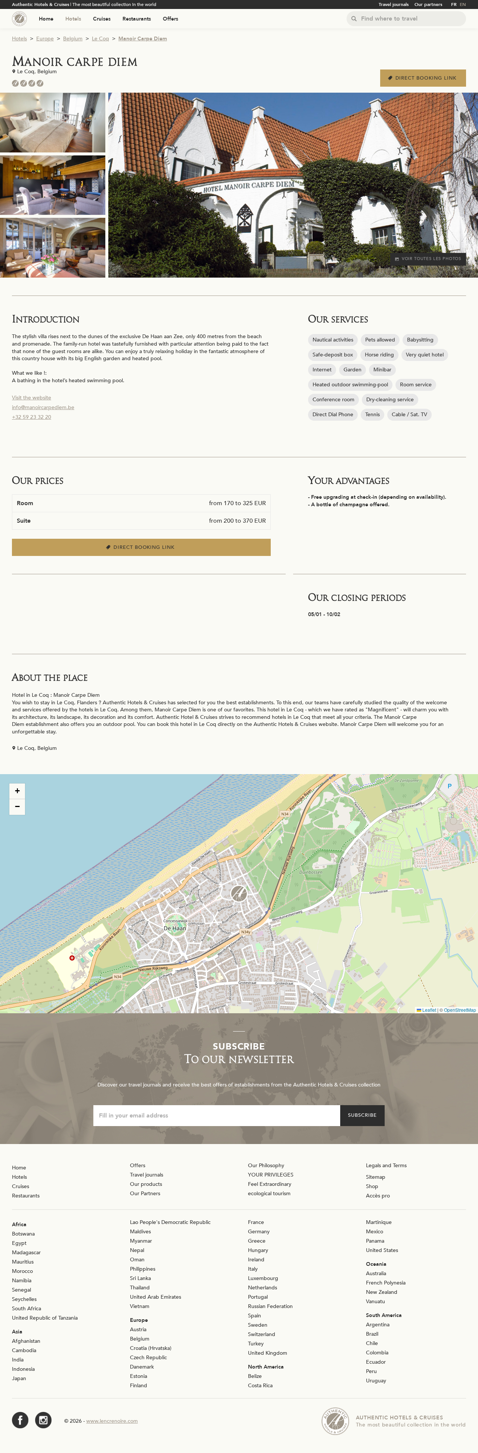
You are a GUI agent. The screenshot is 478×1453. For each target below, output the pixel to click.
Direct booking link (427, 78)
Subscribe (362, 1115)
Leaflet (428, 1010)
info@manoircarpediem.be (43, 407)
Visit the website (31, 397)
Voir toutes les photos (431, 259)
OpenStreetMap (460, 1010)
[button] (239, 894)
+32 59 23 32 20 (31, 417)
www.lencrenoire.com (112, 1421)
